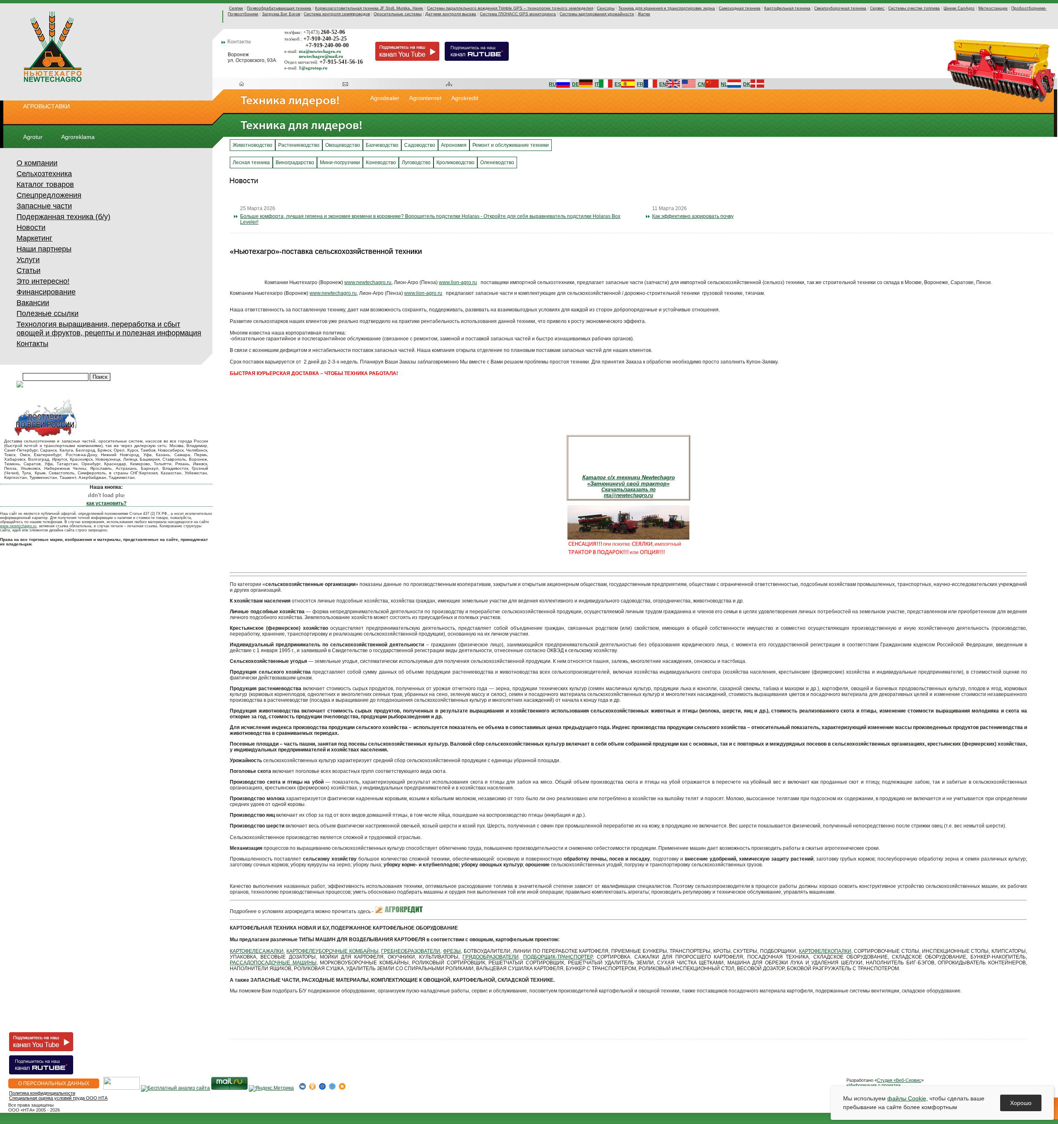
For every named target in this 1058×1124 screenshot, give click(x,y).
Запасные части (44, 206)
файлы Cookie (906, 1098)
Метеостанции (993, 8)
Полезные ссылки (48, 313)
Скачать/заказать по (628, 490)
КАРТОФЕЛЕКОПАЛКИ (825, 951)
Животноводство (252, 145)
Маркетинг (34, 238)
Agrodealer (384, 98)
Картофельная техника (787, 8)
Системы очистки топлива (914, 8)
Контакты (32, 344)
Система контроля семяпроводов (337, 14)
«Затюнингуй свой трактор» (628, 484)
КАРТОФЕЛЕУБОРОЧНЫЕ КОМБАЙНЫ (332, 951)
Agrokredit (464, 98)
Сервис (877, 8)
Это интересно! (43, 281)
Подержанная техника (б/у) (63, 217)
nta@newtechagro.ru (628, 495)
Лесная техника (251, 162)
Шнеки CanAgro (959, 8)
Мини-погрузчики (340, 162)
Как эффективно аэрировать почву (693, 216)
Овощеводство (342, 145)
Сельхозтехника (44, 174)
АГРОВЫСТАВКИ (46, 106)
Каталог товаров (45, 184)
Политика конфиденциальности (42, 1093)
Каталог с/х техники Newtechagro (628, 477)
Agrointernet (425, 98)
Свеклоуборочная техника (840, 8)
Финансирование (46, 292)
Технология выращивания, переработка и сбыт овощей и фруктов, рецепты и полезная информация (109, 328)
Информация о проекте (873, 1085)
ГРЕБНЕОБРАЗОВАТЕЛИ (410, 951)
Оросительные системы (398, 14)
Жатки (644, 14)
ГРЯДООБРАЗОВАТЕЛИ (490, 957)
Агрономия (454, 145)
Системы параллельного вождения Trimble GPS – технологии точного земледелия (510, 8)
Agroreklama (78, 137)
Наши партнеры (44, 249)
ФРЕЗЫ (452, 951)
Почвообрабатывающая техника (279, 8)
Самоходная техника (739, 8)
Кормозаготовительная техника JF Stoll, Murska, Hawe (369, 8)
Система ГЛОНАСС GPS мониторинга (518, 14)
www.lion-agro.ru (458, 282)
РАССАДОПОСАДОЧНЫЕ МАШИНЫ (273, 963)
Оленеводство (497, 162)
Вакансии (33, 303)
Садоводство (419, 145)
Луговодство (416, 162)
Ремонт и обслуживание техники (510, 145)
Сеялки (236, 8)
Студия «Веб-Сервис (899, 1080)
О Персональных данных (53, 1083)
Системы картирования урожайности (597, 14)
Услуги (28, 260)
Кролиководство (455, 162)
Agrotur (33, 137)
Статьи (29, 270)
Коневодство (381, 162)
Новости (31, 227)
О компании (37, 163)
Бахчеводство (382, 145)
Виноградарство (295, 162)
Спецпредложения (49, 195)
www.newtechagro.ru (18, 526)
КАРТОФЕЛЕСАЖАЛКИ (257, 951)
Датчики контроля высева (450, 14)
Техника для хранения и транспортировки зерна (666, 8)
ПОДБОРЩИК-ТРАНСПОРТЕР (558, 957)
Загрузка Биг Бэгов (281, 14)
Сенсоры (606, 8)
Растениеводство (298, 145)
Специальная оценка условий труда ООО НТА (58, 1097)
